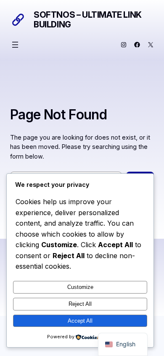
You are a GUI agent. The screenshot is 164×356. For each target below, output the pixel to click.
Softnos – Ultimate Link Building (88, 20)
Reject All (80, 304)
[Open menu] (15, 45)
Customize (80, 287)
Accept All (80, 321)
